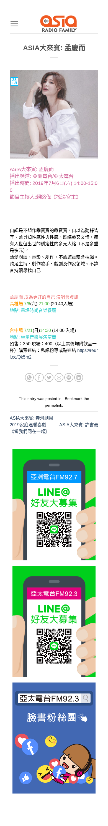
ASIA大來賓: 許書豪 (78, 424)
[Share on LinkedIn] (78, 377)
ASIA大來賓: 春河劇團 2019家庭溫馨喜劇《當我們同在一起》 (31, 425)
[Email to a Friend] (59, 377)
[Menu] (14, 24)
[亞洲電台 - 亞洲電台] (58, 23)
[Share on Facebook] (39, 377)
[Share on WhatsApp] (29, 377)
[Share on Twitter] (49, 377)
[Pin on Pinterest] (68, 377)
